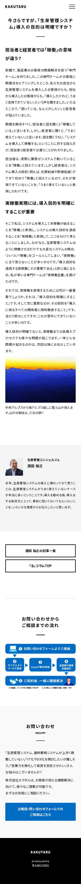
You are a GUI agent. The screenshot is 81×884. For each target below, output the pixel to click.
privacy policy (40, 861)
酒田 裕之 (35, 465)
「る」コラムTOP (40, 565)
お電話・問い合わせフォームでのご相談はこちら (40, 811)
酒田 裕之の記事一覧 (40, 550)
